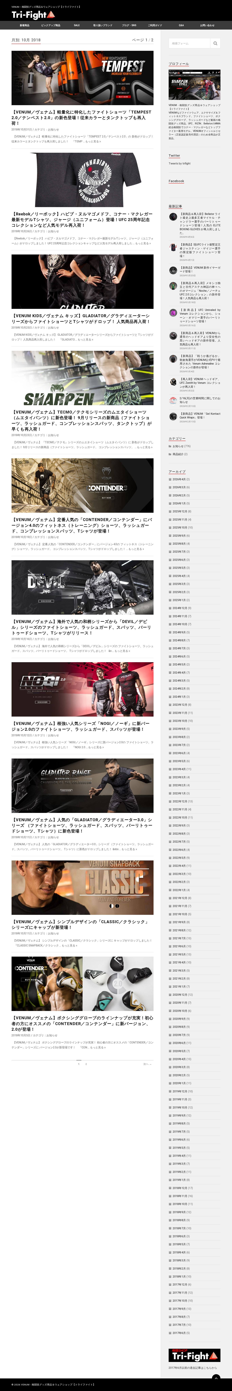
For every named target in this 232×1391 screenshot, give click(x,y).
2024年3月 (179, 680)
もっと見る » (93, 141)
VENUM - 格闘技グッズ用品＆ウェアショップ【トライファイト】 (58, 1384)
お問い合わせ (207, 25)
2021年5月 (179, 954)
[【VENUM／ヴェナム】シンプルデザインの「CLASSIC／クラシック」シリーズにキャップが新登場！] (83, 887)
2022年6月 (179, 849)
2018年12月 (180, 1188)
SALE (77, 25)
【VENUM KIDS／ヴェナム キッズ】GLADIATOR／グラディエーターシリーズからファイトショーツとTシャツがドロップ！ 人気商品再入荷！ (81, 318)
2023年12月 (180, 704)
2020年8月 (179, 1026)
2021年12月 (180, 898)
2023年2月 (179, 785)
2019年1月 (179, 1180)
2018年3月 (179, 1260)
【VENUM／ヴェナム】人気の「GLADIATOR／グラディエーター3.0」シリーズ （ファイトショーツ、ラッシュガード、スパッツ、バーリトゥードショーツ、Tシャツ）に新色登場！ (82, 825)
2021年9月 (179, 922)
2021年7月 (179, 938)
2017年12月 (180, 1284)
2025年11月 (180, 519)
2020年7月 (179, 1035)
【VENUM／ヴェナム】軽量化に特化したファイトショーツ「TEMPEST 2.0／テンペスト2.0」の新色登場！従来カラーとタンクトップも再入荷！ (81, 118)
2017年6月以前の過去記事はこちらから (193, 1367)
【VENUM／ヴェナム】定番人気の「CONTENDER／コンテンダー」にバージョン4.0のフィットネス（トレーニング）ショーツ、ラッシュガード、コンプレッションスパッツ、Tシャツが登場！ (82, 525)
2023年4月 (179, 769)
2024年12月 (180, 608)
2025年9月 (179, 535)
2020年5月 (179, 1051)
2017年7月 (179, 1324)
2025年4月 (179, 576)
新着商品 (24, 25)
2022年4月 (179, 865)
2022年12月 (180, 801)
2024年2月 (179, 688)
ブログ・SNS (129, 25)
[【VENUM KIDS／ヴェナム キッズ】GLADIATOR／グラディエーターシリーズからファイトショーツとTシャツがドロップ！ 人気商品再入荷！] (83, 281)
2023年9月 (179, 728)
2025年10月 (180, 527)
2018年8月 (179, 1220)
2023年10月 (180, 721)
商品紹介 (178, 454)
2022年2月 (179, 882)
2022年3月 (179, 874)
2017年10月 (180, 1300)
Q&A (181, 25)
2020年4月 (179, 1059)
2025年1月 (179, 600)
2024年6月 (179, 656)
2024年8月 (179, 640)
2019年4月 (179, 1155)
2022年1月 (179, 890)
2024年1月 (179, 696)
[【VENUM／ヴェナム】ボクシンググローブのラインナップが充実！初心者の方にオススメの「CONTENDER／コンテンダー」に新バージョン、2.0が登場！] (83, 984)
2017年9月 (179, 1308)
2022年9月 (179, 825)
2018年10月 (180, 1204)
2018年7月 (179, 1228)
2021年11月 (180, 906)
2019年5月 (179, 1147)
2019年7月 (179, 1131)
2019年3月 (179, 1163)
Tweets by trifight (180, 163)
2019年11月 (180, 1099)
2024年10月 (180, 624)
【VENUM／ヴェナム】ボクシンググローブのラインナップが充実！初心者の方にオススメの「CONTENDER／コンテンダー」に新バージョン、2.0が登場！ (82, 1024)
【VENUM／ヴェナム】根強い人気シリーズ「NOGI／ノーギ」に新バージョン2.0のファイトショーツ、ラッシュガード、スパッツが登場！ (81, 726)
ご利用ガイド (155, 25)
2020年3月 (179, 1067)
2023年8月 (179, 737)
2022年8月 (179, 833)
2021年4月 (179, 962)
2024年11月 (180, 616)
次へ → (148, 1064)
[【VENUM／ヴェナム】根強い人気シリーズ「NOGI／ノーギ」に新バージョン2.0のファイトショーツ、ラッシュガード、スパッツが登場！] (83, 689)
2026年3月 (179, 487)
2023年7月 (179, 745)
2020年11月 (180, 1002)
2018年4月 (179, 1252)
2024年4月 (179, 672)
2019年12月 (180, 1091)
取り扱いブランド (102, 25)
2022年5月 (179, 857)
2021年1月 (179, 986)
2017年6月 (179, 1333)
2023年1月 (179, 793)
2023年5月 (179, 761)
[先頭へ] (216, 1378)
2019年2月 (179, 1172)
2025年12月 (180, 511)
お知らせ (53, 129)
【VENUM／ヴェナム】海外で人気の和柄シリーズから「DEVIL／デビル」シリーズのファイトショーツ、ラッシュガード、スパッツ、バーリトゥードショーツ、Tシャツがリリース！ (81, 627)
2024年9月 (179, 632)
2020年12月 (180, 994)
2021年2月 (179, 978)
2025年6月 (179, 559)
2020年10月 (180, 1011)
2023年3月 (179, 777)
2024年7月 (179, 648)
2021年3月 (179, 970)
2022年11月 (180, 809)
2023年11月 (180, 713)
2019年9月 (179, 1115)
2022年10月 (180, 817)
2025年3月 (179, 584)
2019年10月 (180, 1107)
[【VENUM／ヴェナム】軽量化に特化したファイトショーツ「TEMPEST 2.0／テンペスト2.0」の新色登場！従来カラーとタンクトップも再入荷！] (83, 78)
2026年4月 (179, 479)
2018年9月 (179, 1212)
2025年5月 (179, 567)
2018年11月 (180, 1196)
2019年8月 (179, 1123)
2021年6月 (179, 946)
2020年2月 (179, 1075)
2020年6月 (179, 1043)
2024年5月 (179, 664)
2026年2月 (179, 495)
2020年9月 (179, 1018)
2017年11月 (180, 1292)
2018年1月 (179, 1276)
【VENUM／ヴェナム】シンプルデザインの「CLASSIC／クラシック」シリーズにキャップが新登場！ (80, 924)
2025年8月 (179, 543)
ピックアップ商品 (50, 25)
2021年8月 (179, 930)
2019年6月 (179, 1139)
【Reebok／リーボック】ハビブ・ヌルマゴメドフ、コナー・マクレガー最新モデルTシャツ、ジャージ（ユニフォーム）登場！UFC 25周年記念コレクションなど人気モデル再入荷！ (82, 220)
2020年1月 (179, 1083)
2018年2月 (179, 1268)
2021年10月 (180, 914)
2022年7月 (179, 841)
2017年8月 (179, 1316)
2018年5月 (179, 1244)
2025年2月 (179, 592)
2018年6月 (179, 1236)
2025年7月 (179, 551)
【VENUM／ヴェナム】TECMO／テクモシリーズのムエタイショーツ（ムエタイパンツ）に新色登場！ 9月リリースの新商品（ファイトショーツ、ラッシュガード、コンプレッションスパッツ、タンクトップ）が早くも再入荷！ (82, 421)
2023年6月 (179, 753)
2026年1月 (179, 503)
